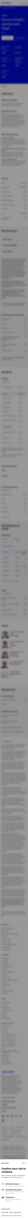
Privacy (11, 1212)
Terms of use (5, 1212)
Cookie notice (17, 1212)
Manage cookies (6, 1209)
